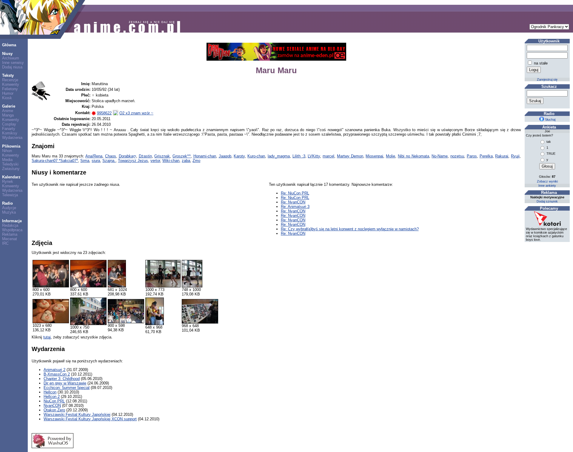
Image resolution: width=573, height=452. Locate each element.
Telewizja (10, 195)
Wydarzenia (12, 137)
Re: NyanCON (293, 202)
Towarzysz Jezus (133, 160)
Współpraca (12, 230)
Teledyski (10, 164)
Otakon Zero (54, 410)
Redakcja (10, 225)
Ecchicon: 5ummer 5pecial (67, 387)
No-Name (440, 156)
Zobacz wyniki (547, 181)
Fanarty (8, 128)
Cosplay (9, 124)
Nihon (7, 150)
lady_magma (279, 156)
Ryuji (515, 156)
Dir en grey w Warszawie (65, 383)
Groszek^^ (181, 156)
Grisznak (162, 156)
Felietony (10, 89)
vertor (155, 160)
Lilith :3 (298, 156)
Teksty (8, 75)
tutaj (47, 337)
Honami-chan (204, 156)
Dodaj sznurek (547, 201)
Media (7, 159)
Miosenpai (374, 156)
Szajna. (108, 160)
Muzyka (9, 212)
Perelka (486, 156)
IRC (5, 243)
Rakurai (501, 156)
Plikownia (11, 146)
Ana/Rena (93, 156)
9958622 (104, 113)
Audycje (9, 208)
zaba (186, 160)
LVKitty (314, 156)
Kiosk (7, 98)
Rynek (7, 181)
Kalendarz (11, 177)
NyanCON (52, 405)
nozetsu (457, 156)
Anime (7, 110)
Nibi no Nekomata (413, 156)
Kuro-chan (256, 156)
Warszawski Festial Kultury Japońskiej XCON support (90, 419)
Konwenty (10, 84)
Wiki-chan (170, 160)
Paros (472, 156)
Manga (8, 115)
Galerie (8, 106)
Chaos (110, 156)
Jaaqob (225, 156)
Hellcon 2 (52, 396)
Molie (390, 156)
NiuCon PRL (54, 401)
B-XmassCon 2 (57, 374)
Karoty (239, 156)
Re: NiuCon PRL (295, 193)
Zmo (196, 160)
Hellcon (50, 392)
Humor (7, 93)
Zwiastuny (11, 168)
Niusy (7, 53)
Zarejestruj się (547, 79)
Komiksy (9, 133)
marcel (328, 156)
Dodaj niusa (12, 67)
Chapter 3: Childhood (62, 378)
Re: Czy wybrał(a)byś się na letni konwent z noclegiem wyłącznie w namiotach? (350, 229)
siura (96, 160)
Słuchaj (549, 119)
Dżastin (145, 156)
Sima (84, 160)
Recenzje (10, 80)
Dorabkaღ (127, 156)
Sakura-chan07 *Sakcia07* (55, 160)
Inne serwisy (13, 62)
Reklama (9, 234)
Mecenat (9, 239)
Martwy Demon (350, 156)
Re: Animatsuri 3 (295, 206)
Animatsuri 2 (54, 369)
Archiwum (10, 58)
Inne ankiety (547, 185)
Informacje (12, 221)
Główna (9, 45)
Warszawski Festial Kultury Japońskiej (77, 414)
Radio (7, 203)
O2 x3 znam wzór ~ (136, 113)
